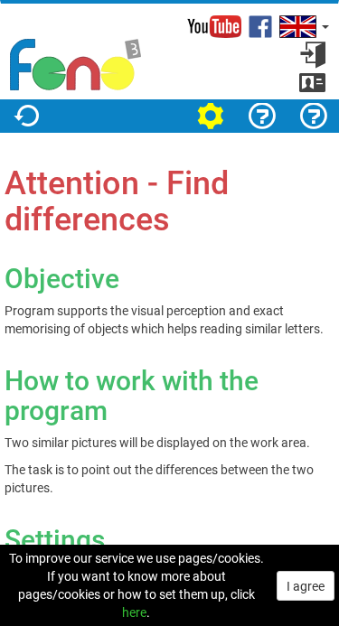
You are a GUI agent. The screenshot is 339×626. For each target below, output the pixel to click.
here (134, 612)
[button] (302, 26)
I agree (306, 585)
